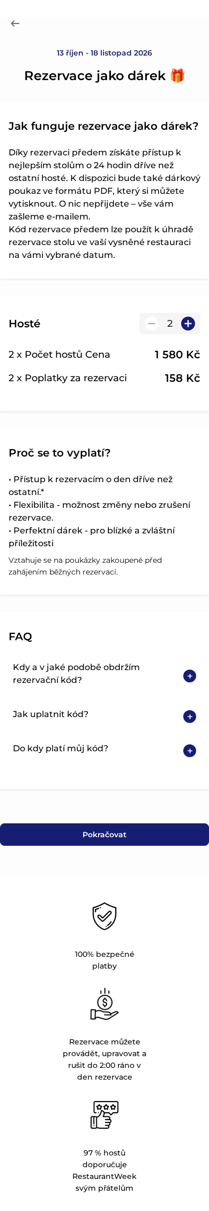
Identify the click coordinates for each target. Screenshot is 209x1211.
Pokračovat (104, 834)
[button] (104, 676)
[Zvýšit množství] (188, 324)
